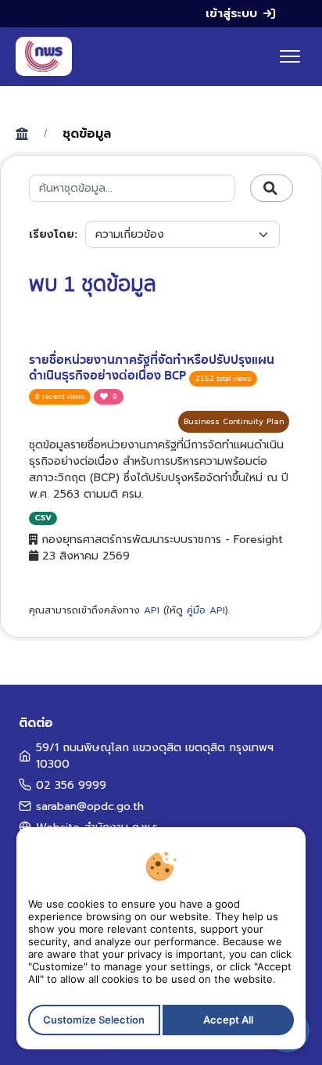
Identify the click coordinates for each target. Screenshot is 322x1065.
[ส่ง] (271, 189)
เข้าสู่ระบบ (231, 13)
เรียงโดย (51, 234)
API (151, 610)
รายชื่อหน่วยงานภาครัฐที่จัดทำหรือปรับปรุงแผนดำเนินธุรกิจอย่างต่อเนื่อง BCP (151, 368)
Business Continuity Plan (234, 421)
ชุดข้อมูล (87, 133)
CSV (43, 518)
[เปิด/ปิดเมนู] (290, 56)
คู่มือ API (206, 610)
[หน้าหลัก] (44, 56)
